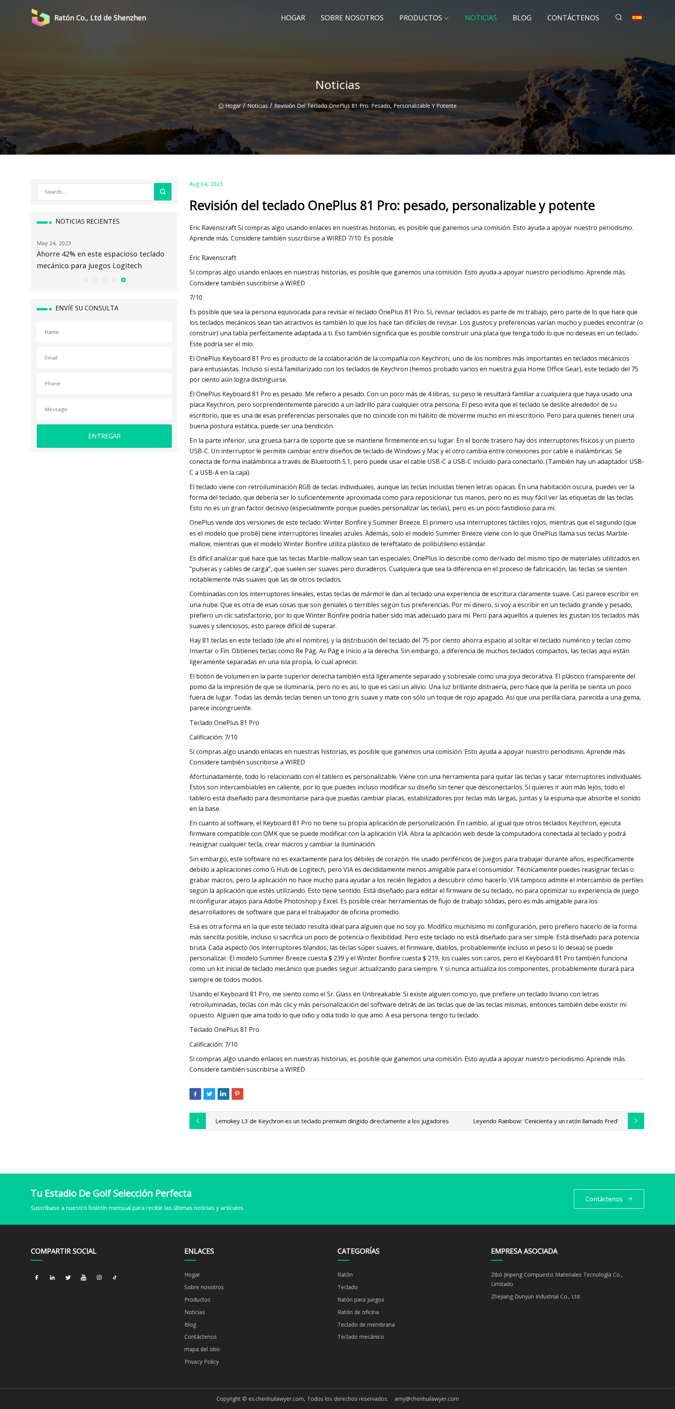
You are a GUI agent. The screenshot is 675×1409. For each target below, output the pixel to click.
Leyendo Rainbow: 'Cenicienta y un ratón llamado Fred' (545, 1121)
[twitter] (68, 1277)
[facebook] (37, 1277)
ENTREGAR (104, 436)
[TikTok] (115, 1277)
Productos (420, 17)
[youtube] (83, 1277)
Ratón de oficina (358, 1312)
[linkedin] (52, 1277)
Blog (522, 17)
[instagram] (99, 1277)
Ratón (345, 1274)
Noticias (481, 17)
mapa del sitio (202, 1349)
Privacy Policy (201, 1361)
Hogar (293, 17)
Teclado (348, 1287)
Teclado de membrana (366, 1324)
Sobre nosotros (352, 17)
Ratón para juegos (361, 1299)
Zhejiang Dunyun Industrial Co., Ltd (535, 1296)
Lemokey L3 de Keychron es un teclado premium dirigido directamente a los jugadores (332, 1121)
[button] (85, 279)
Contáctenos (573, 17)
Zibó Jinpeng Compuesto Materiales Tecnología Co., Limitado (557, 1279)
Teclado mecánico (361, 1336)
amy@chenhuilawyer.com (427, 1398)
